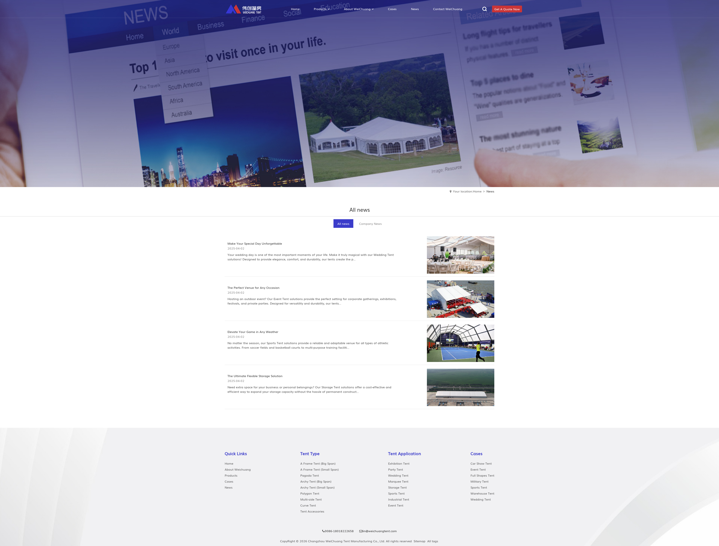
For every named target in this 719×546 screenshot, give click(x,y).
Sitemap (419, 541)
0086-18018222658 (339, 531)
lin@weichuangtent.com (379, 531)
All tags (432, 541)
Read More (241, 268)
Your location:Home (467, 191)
